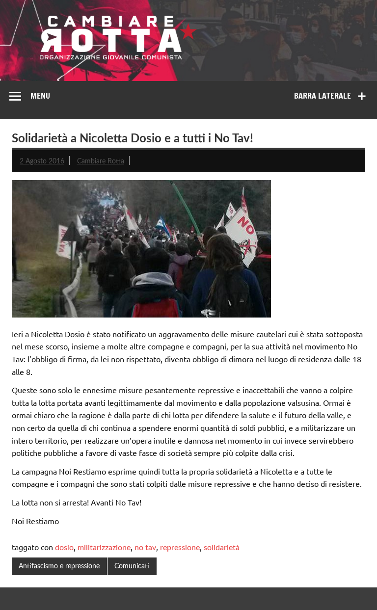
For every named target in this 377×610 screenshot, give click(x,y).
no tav (145, 548)
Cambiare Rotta (100, 161)
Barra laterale (322, 95)
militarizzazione (104, 548)
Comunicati (131, 566)
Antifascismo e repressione (59, 566)
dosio (64, 548)
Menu (40, 95)
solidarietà (222, 548)
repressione (180, 548)
